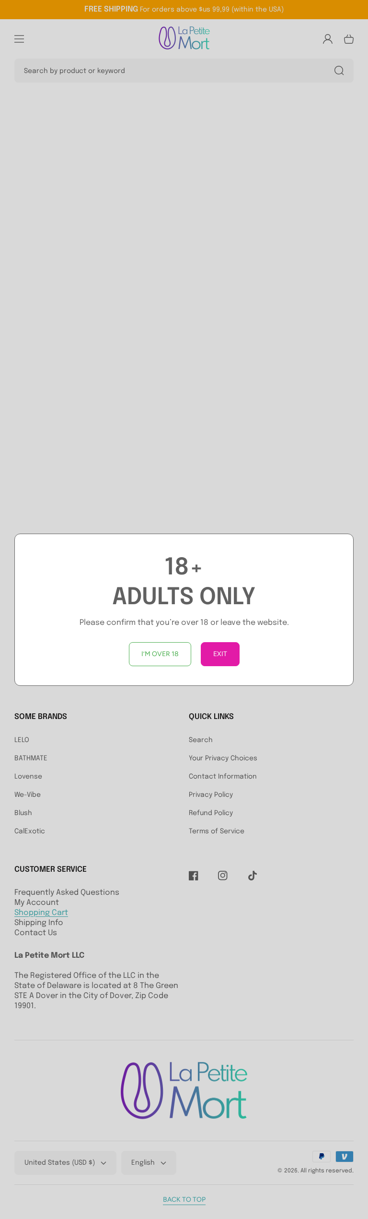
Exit (220, 654)
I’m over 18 (160, 654)
